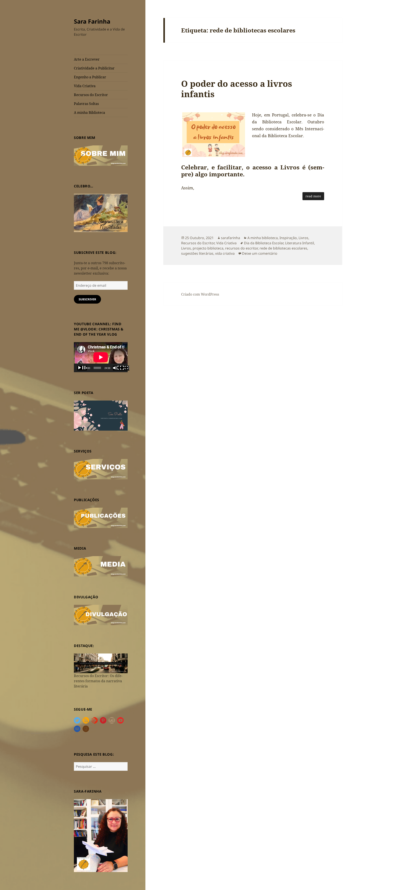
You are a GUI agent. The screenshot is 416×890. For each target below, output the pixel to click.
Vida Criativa (85, 86)
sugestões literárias (197, 253)
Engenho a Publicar (90, 77)
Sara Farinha (92, 21)
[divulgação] (101, 614)
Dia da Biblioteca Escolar (263, 243)
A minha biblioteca (262, 237)
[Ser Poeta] (101, 415)
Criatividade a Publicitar (94, 68)
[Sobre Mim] (101, 155)
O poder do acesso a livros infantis (236, 89)
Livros (303, 237)
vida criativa (225, 253)
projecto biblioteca (208, 248)
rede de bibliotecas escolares (283, 248)
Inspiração (288, 237)
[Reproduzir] (82, 368)
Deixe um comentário (259, 253)
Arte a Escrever (87, 59)
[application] (101, 357)
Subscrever (87, 299)
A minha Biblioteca (89, 112)
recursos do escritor (241, 248)
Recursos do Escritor (91, 94)
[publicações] (101, 517)
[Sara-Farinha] (101, 835)
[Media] (101, 566)
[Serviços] (101, 468)
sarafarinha (230, 237)
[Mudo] (117, 368)
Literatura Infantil (299, 243)
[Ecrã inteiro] (124, 368)
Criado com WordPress (200, 294)
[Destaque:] (101, 663)
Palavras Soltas (86, 103)
